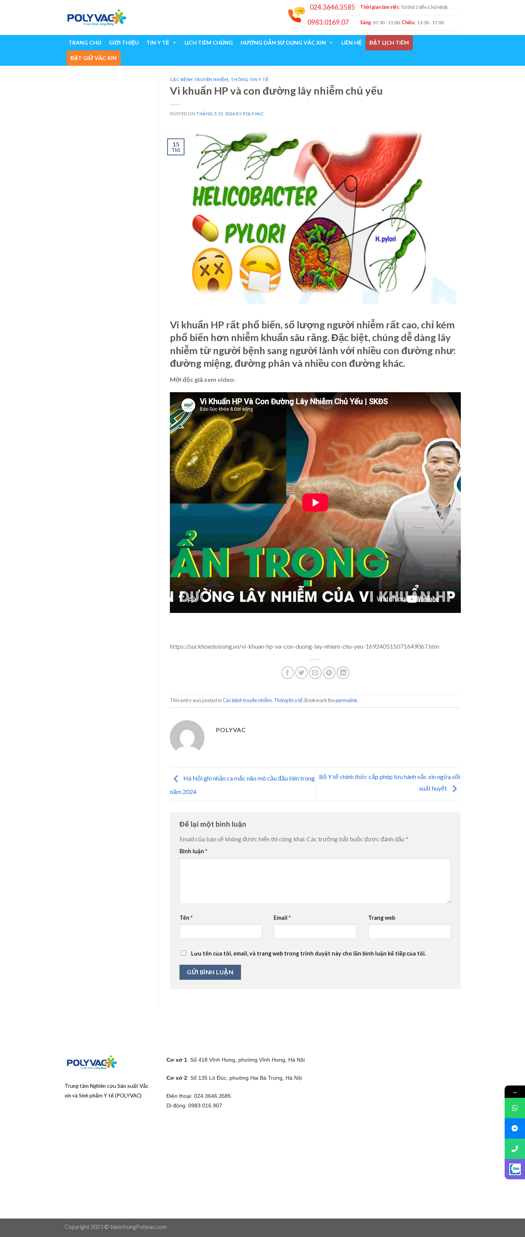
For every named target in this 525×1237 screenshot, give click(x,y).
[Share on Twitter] (301, 672)
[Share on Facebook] (287, 672)
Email (282, 917)
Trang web (381, 917)
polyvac (253, 113)
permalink (346, 700)
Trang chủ (84, 42)
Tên (186, 917)
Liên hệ (351, 42)
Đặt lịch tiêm (389, 42)
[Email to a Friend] (315, 672)
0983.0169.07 (328, 22)
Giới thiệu (124, 42)
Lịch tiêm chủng (208, 42)
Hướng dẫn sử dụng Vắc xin (283, 42)
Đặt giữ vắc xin (93, 58)
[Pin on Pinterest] (329, 672)
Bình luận (193, 851)
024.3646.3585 (332, 7)
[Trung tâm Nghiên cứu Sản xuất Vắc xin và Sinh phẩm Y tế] (96, 17)
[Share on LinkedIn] (343, 672)
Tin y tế (157, 42)
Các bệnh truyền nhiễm (199, 79)
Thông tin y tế (249, 79)
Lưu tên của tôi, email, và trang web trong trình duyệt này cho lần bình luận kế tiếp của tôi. (308, 953)
